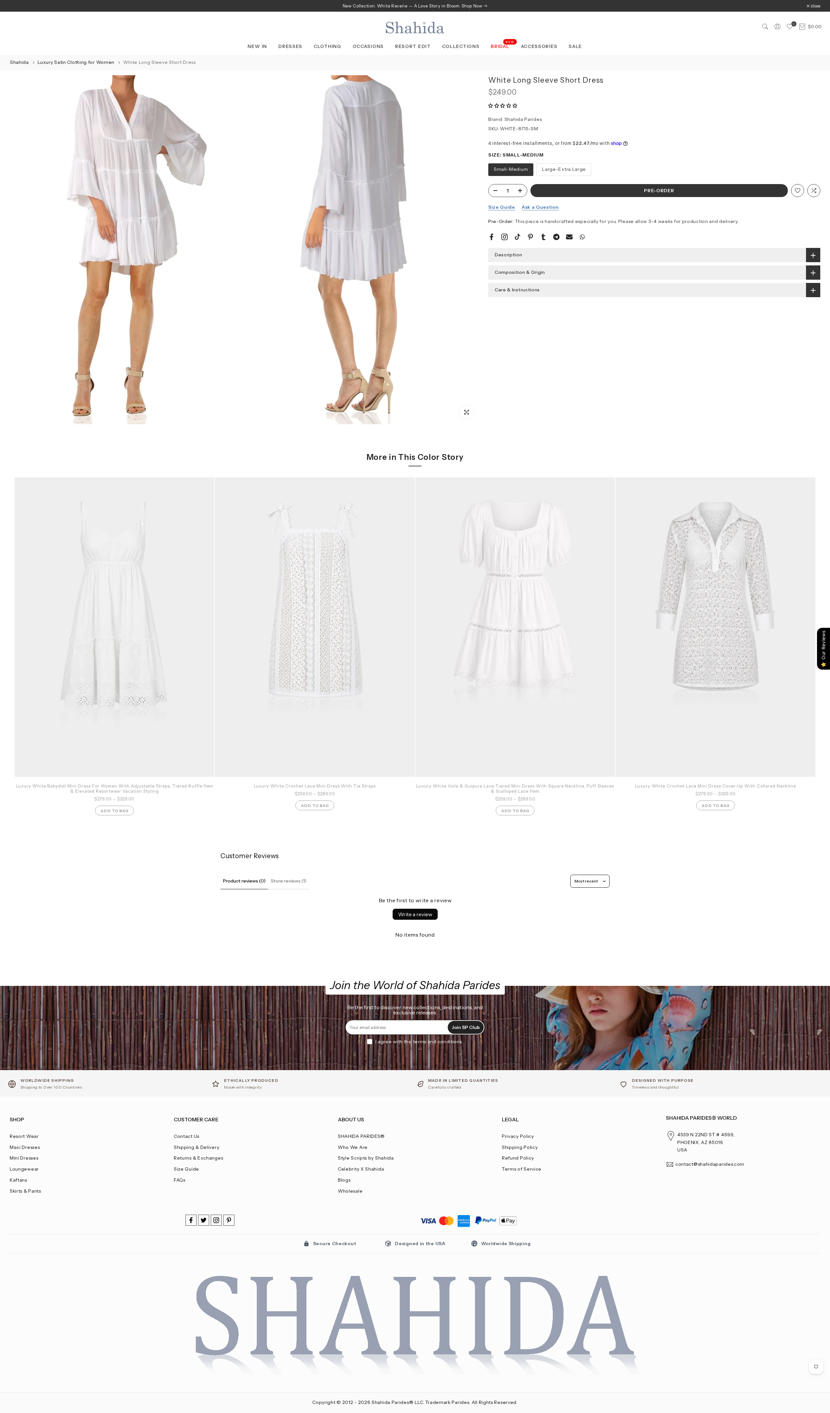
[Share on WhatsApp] (582, 237)
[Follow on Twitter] (203, 1220)
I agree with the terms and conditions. (419, 1042)
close (18, 6)
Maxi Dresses (25, 1147)
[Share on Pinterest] (530, 237)
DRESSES (290, 46)
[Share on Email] (569, 237)
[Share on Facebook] (491, 237)
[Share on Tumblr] (543, 237)
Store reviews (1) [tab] (288, 881)
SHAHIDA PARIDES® (361, 1136)
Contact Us (186, 1136)
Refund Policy (518, 1158)
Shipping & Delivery (196, 1147)
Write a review (415, 914)
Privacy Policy (518, 1136)
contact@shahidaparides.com (709, 1164)
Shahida (19, 62)
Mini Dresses (24, 1158)
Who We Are (353, 1147)
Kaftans (18, 1180)
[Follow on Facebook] (190, 1220)
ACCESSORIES (539, 46)
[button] (502, 106)
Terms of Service (521, 1169)
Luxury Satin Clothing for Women (76, 62)
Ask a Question (540, 207)
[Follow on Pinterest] (228, 1220)
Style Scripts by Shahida (366, 1158)
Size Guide (501, 207)
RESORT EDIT (413, 46)
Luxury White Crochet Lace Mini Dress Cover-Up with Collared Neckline (715, 785)
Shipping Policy (520, 1147)
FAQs (179, 1180)
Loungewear (24, 1169)
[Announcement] (415, 5)
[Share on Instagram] (504, 237)
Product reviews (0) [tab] (244, 881)
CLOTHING (327, 46)
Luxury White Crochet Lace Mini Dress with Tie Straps (315, 785)
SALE (575, 46)
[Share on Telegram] (556, 237)
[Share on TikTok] (517, 237)
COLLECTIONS (461, 46)
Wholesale (350, 1191)
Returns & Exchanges (198, 1158)
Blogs (344, 1180)
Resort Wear (24, 1136)
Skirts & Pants (25, 1191)
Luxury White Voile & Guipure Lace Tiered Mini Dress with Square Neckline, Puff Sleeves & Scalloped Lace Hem (515, 788)
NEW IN (257, 46)
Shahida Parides (523, 119)
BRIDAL (503, 45)
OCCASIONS (368, 46)
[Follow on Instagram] (216, 1220)
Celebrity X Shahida (361, 1169)
